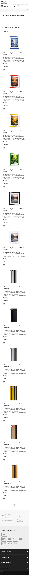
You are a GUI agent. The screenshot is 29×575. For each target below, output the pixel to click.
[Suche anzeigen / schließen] (14, 6)
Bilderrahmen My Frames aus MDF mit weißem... (13, 53)
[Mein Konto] (22, 6)
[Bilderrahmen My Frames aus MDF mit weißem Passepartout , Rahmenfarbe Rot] (14, 81)
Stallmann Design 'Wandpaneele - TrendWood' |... (11, 287)
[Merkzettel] (18, 6)
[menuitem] (4, 6)
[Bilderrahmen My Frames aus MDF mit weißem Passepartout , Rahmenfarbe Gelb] (14, 120)
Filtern (6, 31)
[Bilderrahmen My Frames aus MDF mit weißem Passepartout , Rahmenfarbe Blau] (14, 42)
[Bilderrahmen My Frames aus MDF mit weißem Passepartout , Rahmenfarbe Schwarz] (14, 198)
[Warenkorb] (26, 6)
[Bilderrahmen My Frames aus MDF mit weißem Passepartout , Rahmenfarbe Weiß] (14, 237)
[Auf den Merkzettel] (4, 70)
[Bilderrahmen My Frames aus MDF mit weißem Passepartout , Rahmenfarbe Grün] (14, 159)
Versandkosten (23, 572)
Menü (6, 6)
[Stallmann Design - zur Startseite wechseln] (4, 2)
